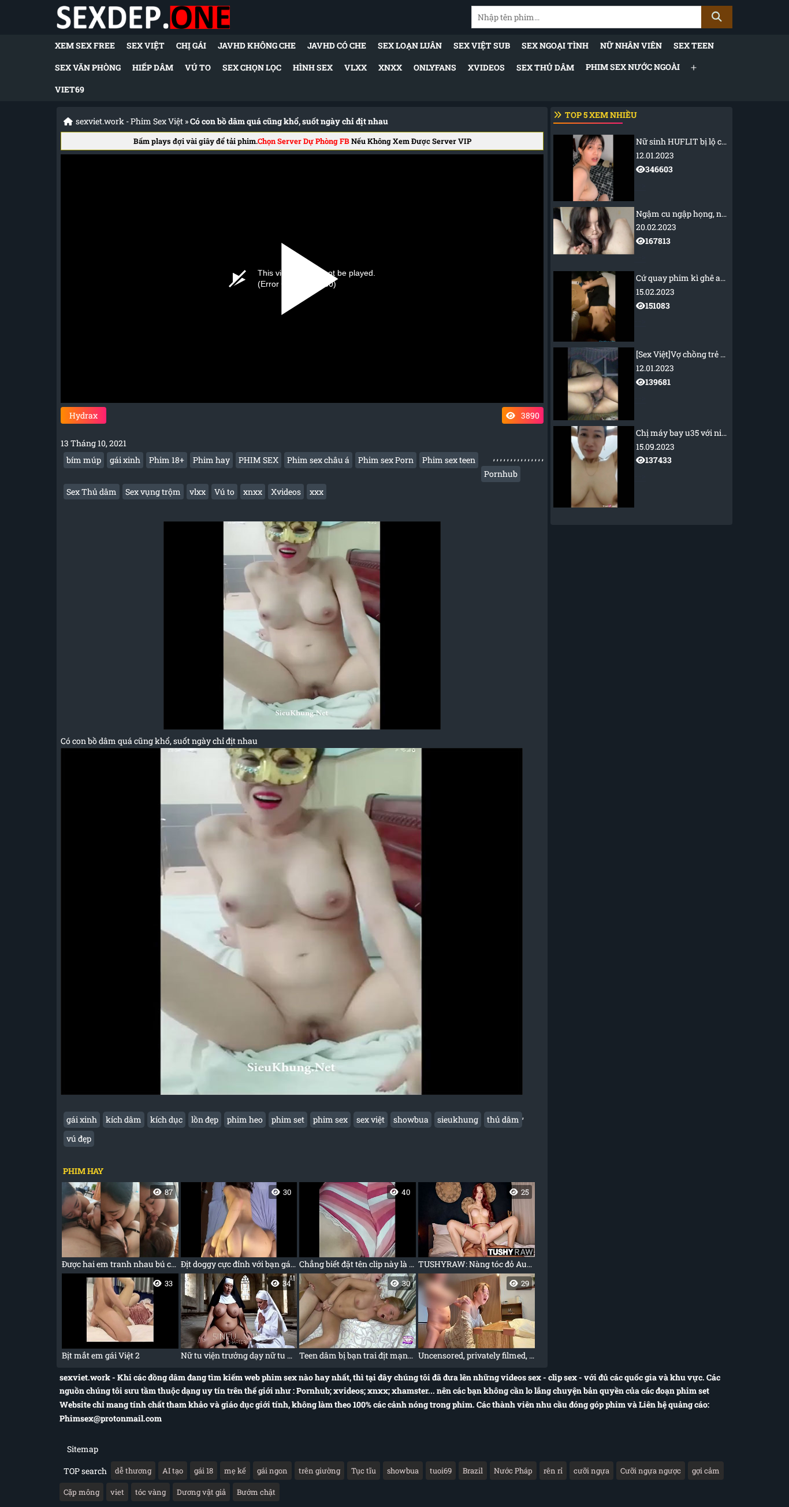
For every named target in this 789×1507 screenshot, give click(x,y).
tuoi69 (441, 1470)
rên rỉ (553, 1470)
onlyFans (435, 67)
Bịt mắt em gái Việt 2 (117, 1319)
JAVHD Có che (336, 45)
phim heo (245, 1119)
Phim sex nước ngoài (633, 66)
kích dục (166, 1119)
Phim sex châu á (318, 459)
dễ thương (133, 1470)
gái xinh (125, 459)
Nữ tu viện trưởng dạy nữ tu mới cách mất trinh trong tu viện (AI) (239, 1319)
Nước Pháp (513, 1470)
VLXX (355, 67)
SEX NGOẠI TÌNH (555, 45)
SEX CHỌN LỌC (251, 67)
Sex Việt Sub (481, 45)
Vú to (198, 67)
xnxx (252, 491)
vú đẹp (78, 1138)
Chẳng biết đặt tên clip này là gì (357, 1228)
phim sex (330, 1119)
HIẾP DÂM (152, 67)
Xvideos (286, 491)
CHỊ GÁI (191, 45)
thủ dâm (503, 1119)
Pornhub (501, 473)
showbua (411, 1119)
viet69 (69, 89)
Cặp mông (81, 1492)
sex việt (370, 1119)
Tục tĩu (363, 1470)
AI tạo (172, 1470)
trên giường (319, 1470)
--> (682, 163)
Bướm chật (256, 1492)
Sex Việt (145, 45)
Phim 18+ (166, 459)
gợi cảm (706, 1470)
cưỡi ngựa (591, 1470)
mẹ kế (235, 1470)
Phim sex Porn (386, 459)
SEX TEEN (693, 45)
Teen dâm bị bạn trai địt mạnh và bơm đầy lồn (357, 1319)
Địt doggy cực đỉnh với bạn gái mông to (239, 1228)
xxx (316, 491)
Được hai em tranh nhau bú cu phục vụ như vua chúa (120, 1228)
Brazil (473, 1470)
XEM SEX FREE (85, 45)
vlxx (197, 491)
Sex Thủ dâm (545, 67)
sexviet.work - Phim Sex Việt (129, 121)
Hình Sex (313, 67)
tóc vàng (150, 1492)
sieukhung (457, 1119)
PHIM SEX (258, 459)
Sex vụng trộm (153, 491)
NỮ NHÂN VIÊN (631, 45)
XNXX (390, 67)
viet (117, 1492)
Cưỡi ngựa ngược (650, 1470)
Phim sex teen (448, 459)
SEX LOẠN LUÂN (410, 45)
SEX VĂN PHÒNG (88, 67)
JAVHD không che (257, 45)
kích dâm (124, 1119)
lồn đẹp (204, 1119)
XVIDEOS (486, 67)
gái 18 (203, 1470)
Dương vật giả (201, 1492)
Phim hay (211, 459)
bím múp (83, 459)
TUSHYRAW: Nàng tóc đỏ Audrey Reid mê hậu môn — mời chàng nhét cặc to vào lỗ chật (476, 1228)
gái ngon (272, 1470)
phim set (287, 1119)
